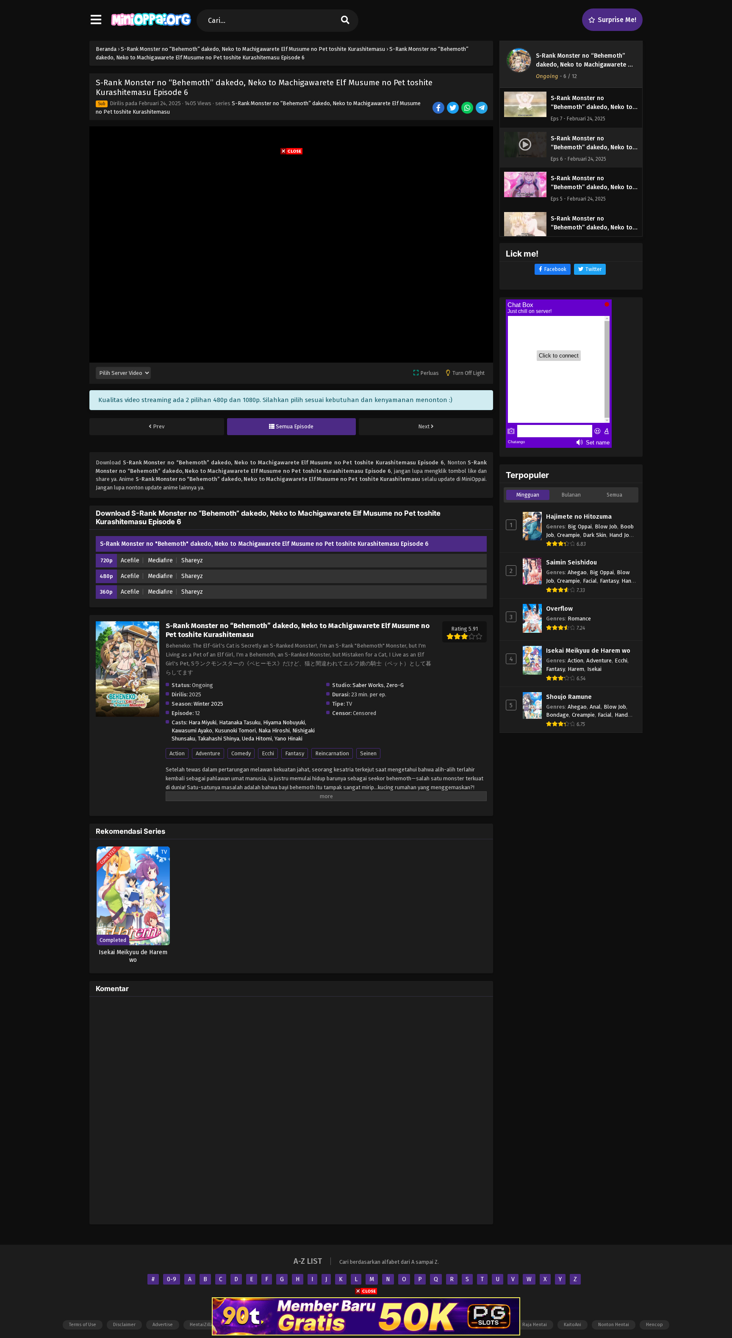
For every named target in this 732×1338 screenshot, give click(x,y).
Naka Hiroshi (274, 730)
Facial (590, 581)
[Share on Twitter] (453, 108)
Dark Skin (594, 535)
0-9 (171, 1279)
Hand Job (620, 535)
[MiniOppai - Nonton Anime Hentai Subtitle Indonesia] (151, 27)
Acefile (130, 560)
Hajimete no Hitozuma (579, 516)
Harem (576, 669)
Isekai (594, 669)
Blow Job (606, 526)
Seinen (368, 753)
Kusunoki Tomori (235, 730)
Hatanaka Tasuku (240, 722)
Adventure (208, 753)
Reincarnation (332, 753)
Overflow (559, 608)
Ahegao (577, 572)
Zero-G (395, 685)
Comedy (241, 753)
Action (177, 753)
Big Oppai (580, 526)
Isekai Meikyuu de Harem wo (588, 650)
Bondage (557, 715)
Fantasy (294, 753)
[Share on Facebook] (439, 108)
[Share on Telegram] (482, 108)
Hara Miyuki (202, 722)
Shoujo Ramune (569, 697)
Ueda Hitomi (257, 738)
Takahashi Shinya (218, 738)
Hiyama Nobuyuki (284, 722)
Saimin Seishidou (571, 562)
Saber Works (368, 685)
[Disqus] (291, 1109)
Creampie (568, 535)
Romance (579, 618)
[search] (345, 20)
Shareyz (192, 560)
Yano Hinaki (288, 738)
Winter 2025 (208, 704)
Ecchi (268, 753)
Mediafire (160, 560)
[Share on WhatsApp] (467, 108)
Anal (595, 707)
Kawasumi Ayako (192, 730)
